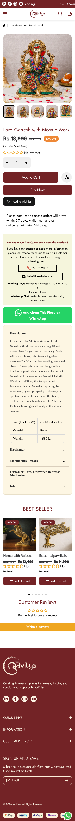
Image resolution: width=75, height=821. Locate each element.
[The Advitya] (37, 14)
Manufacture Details (24, 460)
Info (13, 486)
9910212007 (40, 268)
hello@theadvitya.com (40, 276)
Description (18, 333)
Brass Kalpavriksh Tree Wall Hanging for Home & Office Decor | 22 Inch (54, 555)
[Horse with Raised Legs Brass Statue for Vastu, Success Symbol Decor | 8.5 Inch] (19, 534)
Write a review (37, 626)
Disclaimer (17, 449)
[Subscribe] (66, 780)
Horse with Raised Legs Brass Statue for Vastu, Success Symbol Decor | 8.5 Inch (19, 555)
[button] (70, 14)
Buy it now (38, 190)
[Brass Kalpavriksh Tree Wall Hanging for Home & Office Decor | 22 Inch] (55, 534)
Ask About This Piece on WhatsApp (41, 315)
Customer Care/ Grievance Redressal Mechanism (35, 473)
